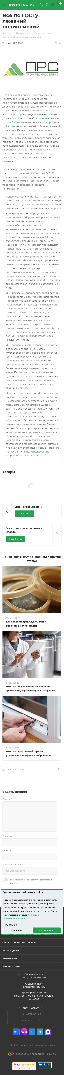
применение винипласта (45, 233)
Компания (9, 958)
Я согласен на (31, 881)
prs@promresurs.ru (34, 986)
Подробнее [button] (10, 925)
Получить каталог (32, 1021)
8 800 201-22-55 (32, 1008)
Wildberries (24, 1031)
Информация (11, 966)
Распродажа (11, 950)
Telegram (40, 1031)
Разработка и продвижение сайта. (35, 1053)
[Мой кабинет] (52, 4)
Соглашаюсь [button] (46, 930)
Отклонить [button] (17, 930)
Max (48, 1031)
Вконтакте (32, 1031)
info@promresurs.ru (34, 977)
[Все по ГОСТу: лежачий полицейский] (32, 69)
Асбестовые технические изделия (26, 934)
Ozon (16, 1031)
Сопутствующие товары (19, 942)
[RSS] (60, 42)
